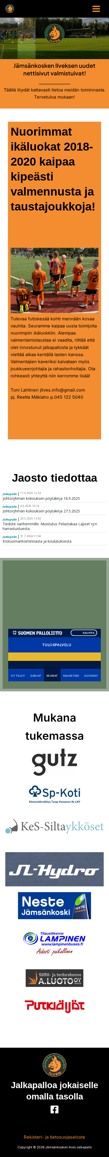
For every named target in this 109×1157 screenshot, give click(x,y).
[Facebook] (54, 1109)
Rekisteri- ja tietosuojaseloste (54, 1137)
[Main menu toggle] (96, 9)
